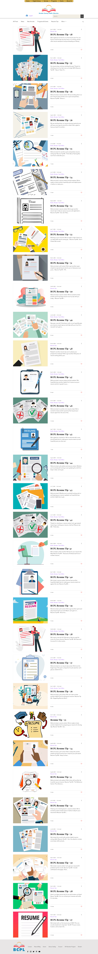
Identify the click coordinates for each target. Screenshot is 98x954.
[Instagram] (31, 952)
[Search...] (82, 16)
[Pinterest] (36, 952)
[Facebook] (28, 952)
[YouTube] (39, 952)
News (22, 21)
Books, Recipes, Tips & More (57, 60)
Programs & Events (42, 21)
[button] (46, 1)
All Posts (15, 21)
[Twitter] (34, 952)
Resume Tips (54, 21)
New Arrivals (30, 21)
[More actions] (82, 29)
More (63, 21)
